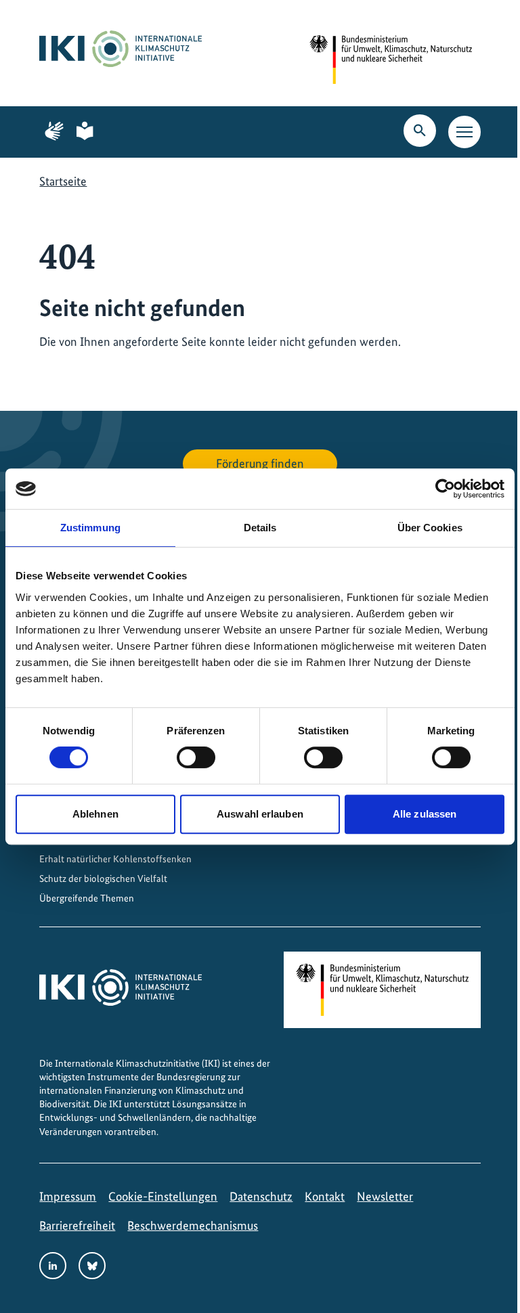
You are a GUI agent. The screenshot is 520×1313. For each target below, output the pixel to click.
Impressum (67, 1196)
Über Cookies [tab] (429, 527)
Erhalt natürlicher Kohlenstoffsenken (115, 859)
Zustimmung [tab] (90, 527)
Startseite (63, 181)
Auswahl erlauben (260, 814)
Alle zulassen (424, 814)
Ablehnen (95, 814)
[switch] (196, 757)
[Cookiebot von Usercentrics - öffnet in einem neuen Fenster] (445, 489)
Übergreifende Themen (86, 898)
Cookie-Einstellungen (162, 1196)
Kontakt (325, 1196)
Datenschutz (261, 1196)
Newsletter (385, 1196)
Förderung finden (260, 463)
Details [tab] (260, 527)
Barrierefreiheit (77, 1225)
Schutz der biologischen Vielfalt (103, 878)
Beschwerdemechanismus (192, 1225)
